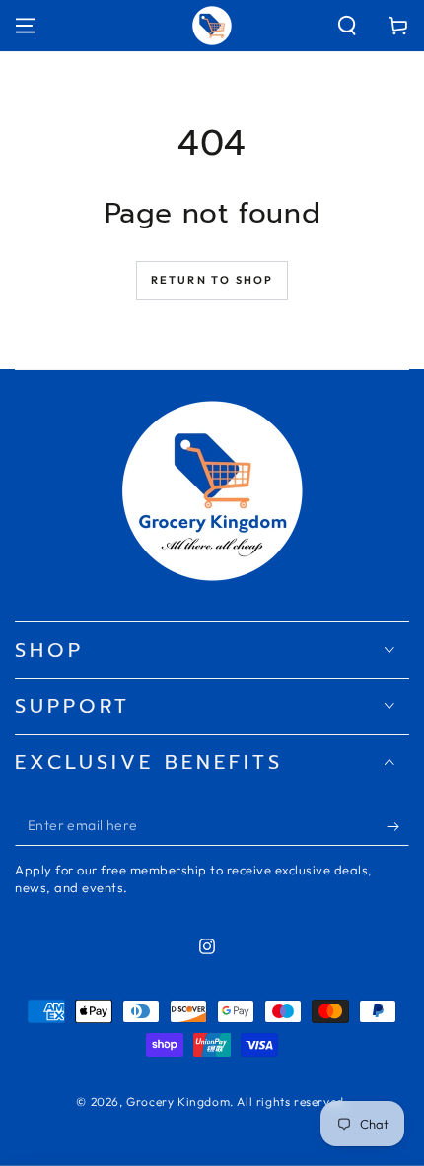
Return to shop (212, 280)
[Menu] (25, 25)
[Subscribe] (398, 826)
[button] (347, 25)
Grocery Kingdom (178, 1101)
